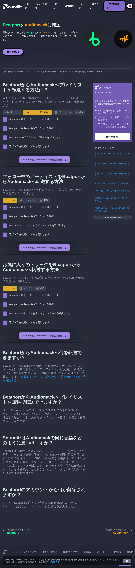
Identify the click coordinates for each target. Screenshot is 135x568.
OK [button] (127, 561)
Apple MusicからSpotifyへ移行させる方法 (112, 174)
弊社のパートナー (70, 552)
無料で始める (13, 52)
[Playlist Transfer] (12, 5)
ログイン (94, 6)
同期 (55, 6)
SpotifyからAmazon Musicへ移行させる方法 (112, 199)
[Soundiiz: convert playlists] (5, 551)
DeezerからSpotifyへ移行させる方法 (112, 191)
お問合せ (117, 552)
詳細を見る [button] (54, 562)
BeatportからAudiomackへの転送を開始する (44, 160)
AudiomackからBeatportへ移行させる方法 (112, 154)
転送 (27, 6)
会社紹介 (87, 552)
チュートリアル (30, 552)
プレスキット (102, 552)
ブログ (15, 552)
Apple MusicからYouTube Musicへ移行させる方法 (112, 209)
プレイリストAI (42, 6)
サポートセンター (50, 552)
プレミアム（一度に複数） (37, 112)
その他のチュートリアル (113, 217)
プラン (82, 6)
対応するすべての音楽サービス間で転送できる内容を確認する (44, 378)
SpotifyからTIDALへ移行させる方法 (111, 183)
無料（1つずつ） (12, 112)
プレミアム (9, 200)
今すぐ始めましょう (114, 6)
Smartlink (69, 6)
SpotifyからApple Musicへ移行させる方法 (112, 164)
